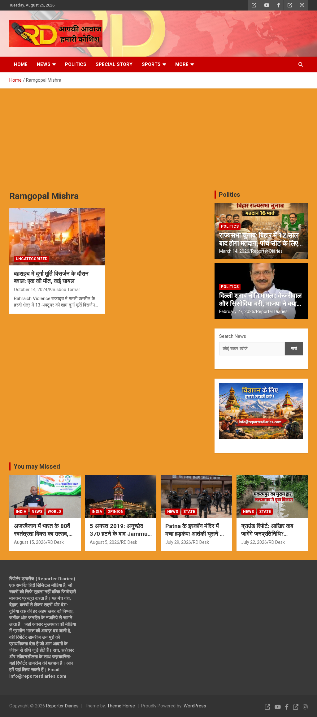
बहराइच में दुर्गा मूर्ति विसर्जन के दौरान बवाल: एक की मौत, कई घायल (51, 277)
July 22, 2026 (254, 542)
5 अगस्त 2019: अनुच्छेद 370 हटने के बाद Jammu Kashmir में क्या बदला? (119, 533)
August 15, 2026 (30, 542)
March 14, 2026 (234, 251)
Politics (75, 64)
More (182, 64)
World (54, 511)
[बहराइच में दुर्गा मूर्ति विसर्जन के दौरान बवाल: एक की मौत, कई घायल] (57, 236)
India (21, 511)
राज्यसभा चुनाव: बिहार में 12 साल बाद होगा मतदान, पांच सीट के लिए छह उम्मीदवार (258, 243)
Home (21, 64)
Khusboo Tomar (64, 289)
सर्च (294, 348)
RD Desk (56, 542)
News (43, 64)
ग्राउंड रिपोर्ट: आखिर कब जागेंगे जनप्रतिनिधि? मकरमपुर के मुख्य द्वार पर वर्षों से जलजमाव (270, 537)
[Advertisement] (158, 135)
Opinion (115, 511)
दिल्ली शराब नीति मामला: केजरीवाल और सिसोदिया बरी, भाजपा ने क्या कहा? (260, 304)
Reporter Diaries (267, 251)
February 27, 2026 (236, 311)
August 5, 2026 (104, 542)
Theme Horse (121, 706)
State (189, 511)
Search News (232, 336)
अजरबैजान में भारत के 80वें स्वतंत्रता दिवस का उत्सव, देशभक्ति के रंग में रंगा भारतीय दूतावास (44, 537)
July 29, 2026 (178, 542)
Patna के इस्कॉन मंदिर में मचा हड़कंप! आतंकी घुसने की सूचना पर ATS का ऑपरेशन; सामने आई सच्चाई (195, 537)
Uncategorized (31, 259)
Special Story (114, 64)
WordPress (195, 706)
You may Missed (37, 466)
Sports (151, 64)
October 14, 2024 (30, 289)
